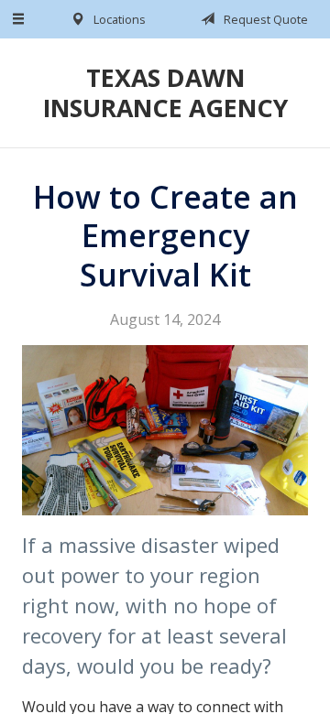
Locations (118, 19)
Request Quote (264, 19)
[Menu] (19, 19)
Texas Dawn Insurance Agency (165, 92)
